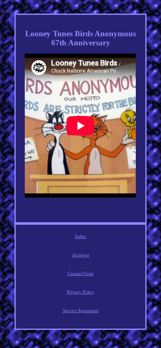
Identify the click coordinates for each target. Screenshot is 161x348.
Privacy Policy (81, 291)
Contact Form (81, 273)
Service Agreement (81, 310)
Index (80, 236)
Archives (80, 254)
